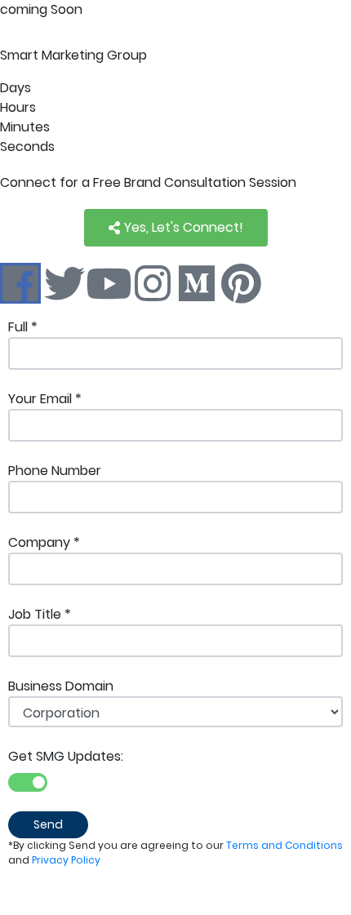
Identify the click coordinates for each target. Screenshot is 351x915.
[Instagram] (152, 283)
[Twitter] (64, 283)
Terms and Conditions (284, 845)
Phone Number (54, 470)
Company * (44, 542)
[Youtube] (108, 283)
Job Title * (39, 614)
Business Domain (60, 686)
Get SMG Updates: (65, 756)
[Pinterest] (240, 283)
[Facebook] (20, 283)
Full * (23, 327)
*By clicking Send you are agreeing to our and (175, 852)
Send (48, 824)
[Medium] (196, 283)
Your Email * (45, 398)
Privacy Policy (66, 860)
